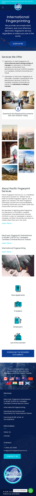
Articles (7, 436)
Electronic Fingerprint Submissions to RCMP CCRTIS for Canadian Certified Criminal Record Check (17, 401)
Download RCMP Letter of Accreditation (14, 418)
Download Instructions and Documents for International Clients (18, 412)
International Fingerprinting (14, 407)
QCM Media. (16, 494)
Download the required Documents (18, 353)
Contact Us (12, 456)
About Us (7, 432)
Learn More (18, 44)
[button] (3, 7)
